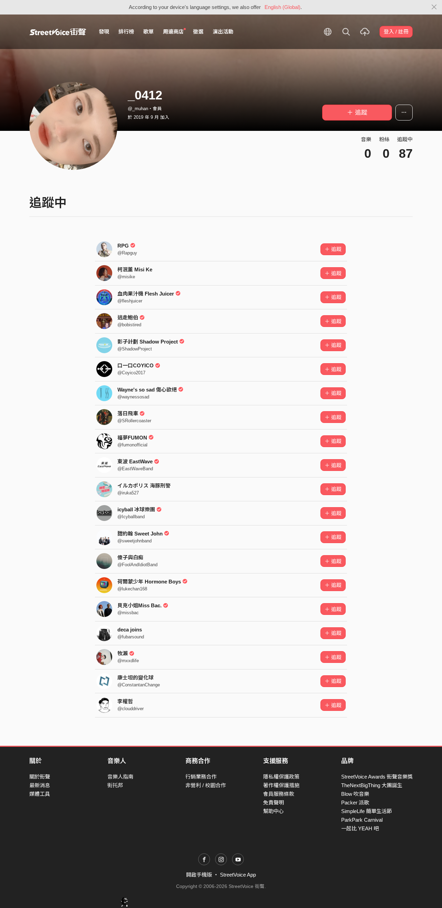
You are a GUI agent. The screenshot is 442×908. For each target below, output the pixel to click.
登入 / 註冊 (396, 32)
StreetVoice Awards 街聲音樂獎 (377, 777)
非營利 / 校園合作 (205, 785)
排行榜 (126, 32)
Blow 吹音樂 (355, 794)
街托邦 (115, 785)
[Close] (434, 7)
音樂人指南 (120, 777)
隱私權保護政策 (281, 777)
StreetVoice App (238, 875)
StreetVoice (57, 31)
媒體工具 (39, 794)
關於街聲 (39, 777)
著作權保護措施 (281, 785)
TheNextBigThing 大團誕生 (371, 785)
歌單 (148, 32)
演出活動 (223, 32)
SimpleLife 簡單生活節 (366, 811)
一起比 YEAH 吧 (360, 828)
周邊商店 (173, 32)
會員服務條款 (278, 794)
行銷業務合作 (201, 777)
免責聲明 (273, 802)
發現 (104, 32)
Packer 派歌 (355, 802)
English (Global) (282, 7)
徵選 (198, 32)
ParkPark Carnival (362, 820)
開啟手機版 (199, 875)
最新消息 (39, 785)
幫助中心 (273, 811)
